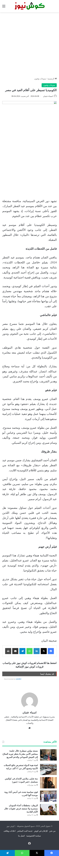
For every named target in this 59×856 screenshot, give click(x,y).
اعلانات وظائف (9, 831)
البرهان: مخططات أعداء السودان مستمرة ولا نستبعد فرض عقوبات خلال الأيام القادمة (21, 808)
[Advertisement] (29, 44)
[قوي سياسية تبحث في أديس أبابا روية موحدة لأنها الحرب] (48, 796)
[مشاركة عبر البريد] (15, 651)
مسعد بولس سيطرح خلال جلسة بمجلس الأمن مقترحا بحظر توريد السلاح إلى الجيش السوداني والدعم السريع (20, 754)
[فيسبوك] (51, 651)
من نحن (52, 831)
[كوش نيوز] (29, 6)
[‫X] (44, 651)
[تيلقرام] (22, 651)
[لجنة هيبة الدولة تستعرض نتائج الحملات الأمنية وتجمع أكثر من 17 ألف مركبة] (48, 769)
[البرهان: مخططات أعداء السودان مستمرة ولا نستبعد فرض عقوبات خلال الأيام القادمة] (48, 809)
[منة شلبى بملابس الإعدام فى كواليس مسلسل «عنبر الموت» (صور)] (48, 782)
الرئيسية (51, 79)
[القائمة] (3, 7)
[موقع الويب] (29, 728)
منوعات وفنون (40, 79)
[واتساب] (29, 651)
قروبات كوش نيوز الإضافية (29, 666)
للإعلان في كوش (41, 831)
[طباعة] (8, 651)
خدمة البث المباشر (25, 831)
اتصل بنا (21, 836)
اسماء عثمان (48, 96)
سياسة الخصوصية (33, 836)
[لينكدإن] (37, 651)
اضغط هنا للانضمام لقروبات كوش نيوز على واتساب (30, 663)
